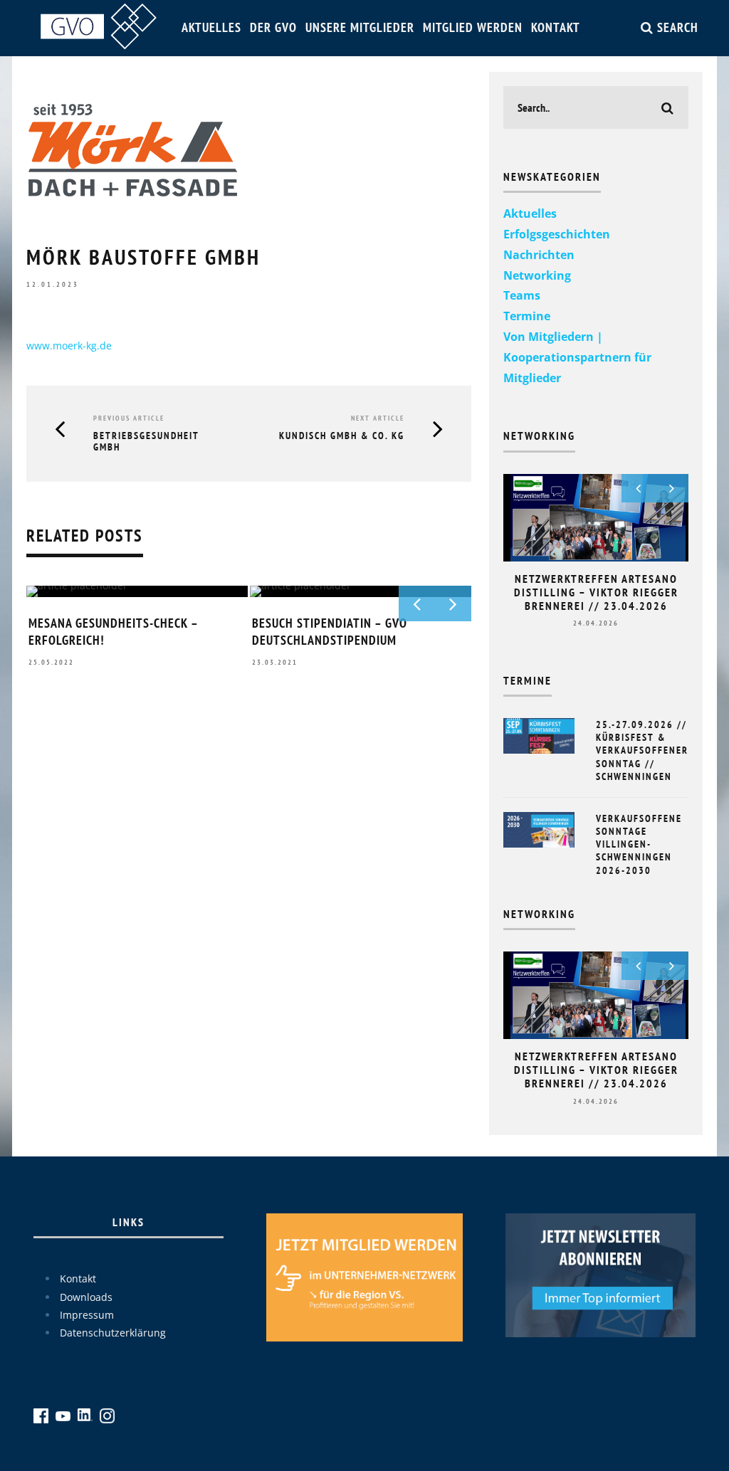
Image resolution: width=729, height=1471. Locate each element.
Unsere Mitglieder (359, 27)
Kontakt (555, 27)
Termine (526, 316)
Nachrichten (539, 255)
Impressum (87, 1315)
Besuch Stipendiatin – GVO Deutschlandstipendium (329, 631)
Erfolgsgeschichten (556, 234)
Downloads (86, 1297)
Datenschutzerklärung (113, 1332)
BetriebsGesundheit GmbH (146, 441)
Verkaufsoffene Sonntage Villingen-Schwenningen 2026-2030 (639, 844)
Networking (537, 275)
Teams (521, 295)
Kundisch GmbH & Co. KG (341, 435)
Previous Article (128, 418)
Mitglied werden (473, 27)
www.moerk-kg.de (69, 345)
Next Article (377, 418)
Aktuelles (211, 27)
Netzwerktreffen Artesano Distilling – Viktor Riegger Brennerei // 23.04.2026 (596, 592)
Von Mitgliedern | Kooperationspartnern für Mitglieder (577, 357)
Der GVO (273, 27)
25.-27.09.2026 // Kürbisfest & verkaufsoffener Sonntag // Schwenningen (642, 750)
